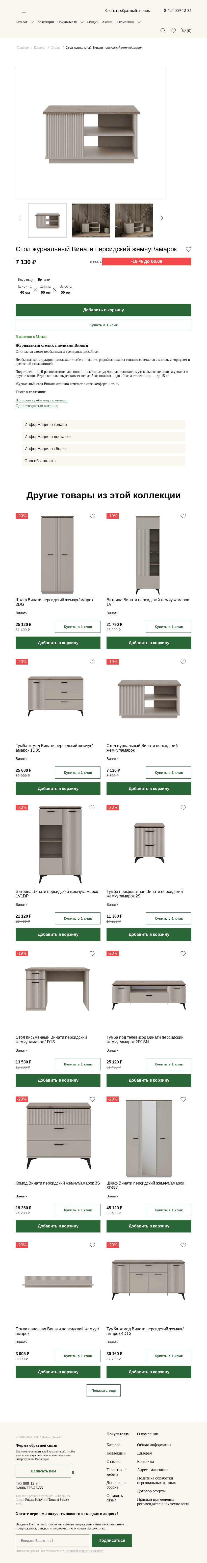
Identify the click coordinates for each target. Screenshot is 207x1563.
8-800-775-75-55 (29, 1488)
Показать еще (103, 1390)
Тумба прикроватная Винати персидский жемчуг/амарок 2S (145, 893)
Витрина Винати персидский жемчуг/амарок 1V (148, 602)
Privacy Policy (34, 1499)
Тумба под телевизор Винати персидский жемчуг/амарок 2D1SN (145, 1039)
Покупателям (67, 22)
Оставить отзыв (115, 1497)
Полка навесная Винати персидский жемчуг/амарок (57, 1331)
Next (164, 235)
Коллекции (45, 22)
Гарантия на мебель (117, 1472)
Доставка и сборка (116, 1484)
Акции (107, 22)
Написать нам (43, 1471)
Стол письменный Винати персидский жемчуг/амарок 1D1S (51, 1039)
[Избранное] (173, 30)
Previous (17, 196)
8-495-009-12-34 (177, 10)
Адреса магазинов (152, 1470)
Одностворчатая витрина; (37, 406)
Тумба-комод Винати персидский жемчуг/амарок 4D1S (145, 1331)
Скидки (92, 22)
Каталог (22, 22)
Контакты (145, 1461)
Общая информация (154, 1445)
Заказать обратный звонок (127, 10)
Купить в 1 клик (104, 325)
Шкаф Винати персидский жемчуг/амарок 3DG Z (145, 1185)
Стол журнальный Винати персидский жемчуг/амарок (142, 748)
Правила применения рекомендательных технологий (164, 1501)
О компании (125, 22)
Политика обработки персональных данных (156, 1480)
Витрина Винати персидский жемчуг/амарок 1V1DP (57, 893)
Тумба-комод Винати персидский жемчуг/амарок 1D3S (54, 748)
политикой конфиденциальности (84, 1551)
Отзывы (113, 1461)
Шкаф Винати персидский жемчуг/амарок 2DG (54, 602)
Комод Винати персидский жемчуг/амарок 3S (58, 1183)
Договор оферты (151, 1491)
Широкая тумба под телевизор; (41, 400)
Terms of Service (58, 1499)
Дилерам (144, 1453)
